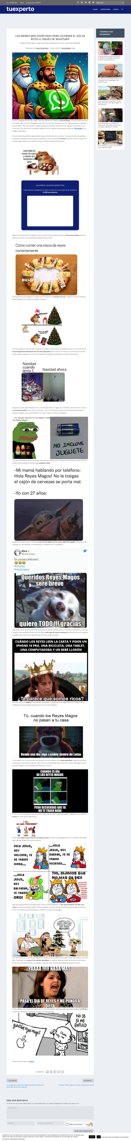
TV (122, 9)
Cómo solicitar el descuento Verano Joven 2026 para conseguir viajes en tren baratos (109, 102)
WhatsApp (78, 128)
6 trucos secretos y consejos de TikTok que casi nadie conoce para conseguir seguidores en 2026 (109, 125)
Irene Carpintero (42, 48)
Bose (22, 3)
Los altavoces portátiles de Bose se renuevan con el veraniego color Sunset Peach (109, 80)
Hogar (95, 9)
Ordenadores (105, 9)
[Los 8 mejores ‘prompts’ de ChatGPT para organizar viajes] (110, 138)
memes (31, 1061)
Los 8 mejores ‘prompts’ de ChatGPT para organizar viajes (110, 146)
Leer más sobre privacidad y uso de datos (115, 1137)
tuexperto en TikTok (33, 3)
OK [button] (99, 1137)
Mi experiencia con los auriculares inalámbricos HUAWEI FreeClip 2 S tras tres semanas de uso (109, 58)
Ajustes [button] (92, 1137)
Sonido (116, 9)
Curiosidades (66, 48)
